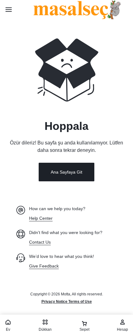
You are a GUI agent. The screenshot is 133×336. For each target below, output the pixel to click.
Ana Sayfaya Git (66, 172)
